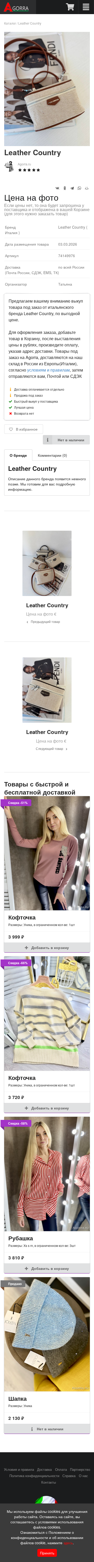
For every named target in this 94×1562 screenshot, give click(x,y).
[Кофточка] (47, 853)
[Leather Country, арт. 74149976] (47, 144)
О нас (83, 1475)
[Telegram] (72, 188)
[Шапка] (47, 1334)
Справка (68, 1475)
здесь (68, 1542)
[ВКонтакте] (57, 188)
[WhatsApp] (79, 188)
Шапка (17, 1398)
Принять (47, 1552)
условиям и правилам (48, 370)
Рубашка (20, 1238)
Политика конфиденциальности (34, 1475)
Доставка (44, 1469)
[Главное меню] (86, 7)
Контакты (48, 1482)
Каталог (10, 23)
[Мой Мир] (87, 188)
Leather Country (29, 23)
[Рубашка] (47, 1174)
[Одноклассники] (65, 188)
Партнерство (80, 1469)
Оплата (61, 1469)
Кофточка (22, 917)
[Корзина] (70, 7)
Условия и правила (19, 1469)
